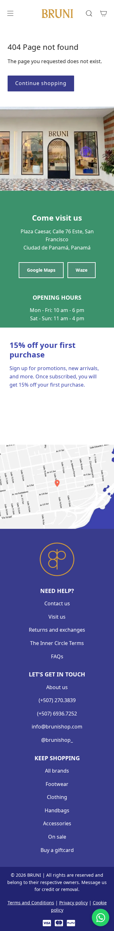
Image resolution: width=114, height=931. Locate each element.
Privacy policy (73, 903)
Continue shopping (40, 83)
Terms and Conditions (31, 903)
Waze (81, 270)
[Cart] (103, 13)
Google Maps (41, 270)
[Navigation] (10, 13)
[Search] (89, 13)
